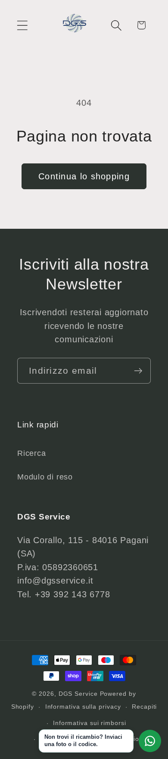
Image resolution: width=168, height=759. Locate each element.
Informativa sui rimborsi (89, 722)
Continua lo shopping (84, 176)
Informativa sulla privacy (83, 706)
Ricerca (31, 453)
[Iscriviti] (138, 371)
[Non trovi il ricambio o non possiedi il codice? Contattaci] (150, 741)
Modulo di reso (45, 477)
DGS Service (78, 693)
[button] (22, 25)
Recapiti (144, 706)
